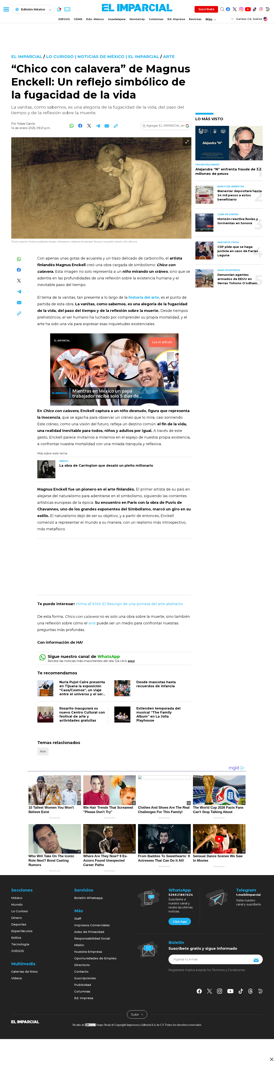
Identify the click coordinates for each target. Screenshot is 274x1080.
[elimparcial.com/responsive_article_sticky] (271, 1059)
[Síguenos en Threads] (261, 8)
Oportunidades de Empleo (95, 958)
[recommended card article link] (46, 469)
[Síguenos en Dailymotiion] (260, 991)
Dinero (16, 918)
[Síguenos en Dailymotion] (267, 8)
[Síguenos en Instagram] (241, 8)
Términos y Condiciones (228, 970)
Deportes (18, 924)
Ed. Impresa (176, 19)
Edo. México (95, 19)
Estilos (16, 938)
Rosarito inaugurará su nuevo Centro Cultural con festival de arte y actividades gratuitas (82, 714)
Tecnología (20, 944)
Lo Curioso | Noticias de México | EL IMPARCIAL (102, 56)
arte (92, 623)
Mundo (17, 904)
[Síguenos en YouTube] (248, 8)
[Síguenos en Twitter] (234, 8)
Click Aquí (180, 921)
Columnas (156, 19)
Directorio (82, 965)
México (16, 898)
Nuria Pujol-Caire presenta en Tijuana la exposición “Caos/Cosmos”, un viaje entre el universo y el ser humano (82, 690)
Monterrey (137, 19)
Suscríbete (206, 9)
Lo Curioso (19, 911)
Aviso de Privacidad (89, 932)
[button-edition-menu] (232, 18)
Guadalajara (117, 19)
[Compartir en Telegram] (98, 126)
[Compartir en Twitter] (89, 126)
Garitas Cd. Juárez (249, 18)
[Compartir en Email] (107, 126)
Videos (16, 978)
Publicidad (82, 985)
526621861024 (180, 894)
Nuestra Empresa (88, 952)
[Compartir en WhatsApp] (71, 126)
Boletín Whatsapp (88, 898)
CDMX (78, 19)
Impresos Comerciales (92, 925)
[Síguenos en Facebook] (228, 8)
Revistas (195, 19)
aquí (131, 661)
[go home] (25, 1021)
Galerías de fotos (24, 971)
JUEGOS (64, 19)
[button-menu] (6, 9)
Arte (169, 56)
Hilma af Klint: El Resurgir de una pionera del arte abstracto (129, 604)
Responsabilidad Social (92, 938)
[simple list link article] (229, 145)
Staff (77, 918)
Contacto (81, 971)
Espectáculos (21, 931)
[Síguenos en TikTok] (254, 8)
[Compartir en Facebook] (80, 126)
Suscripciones (85, 978)
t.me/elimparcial (248, 894)
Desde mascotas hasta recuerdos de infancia (156, 684)
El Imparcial (26, 56)
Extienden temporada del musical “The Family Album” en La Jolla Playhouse (158, 714)
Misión (79, 945)
